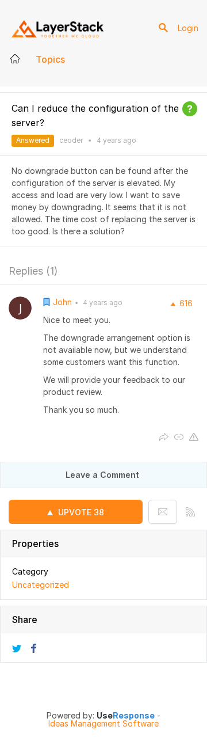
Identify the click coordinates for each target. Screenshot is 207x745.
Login (188, 28)
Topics (50, 59)
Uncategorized (40, 585)
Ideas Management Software (103, 724)
